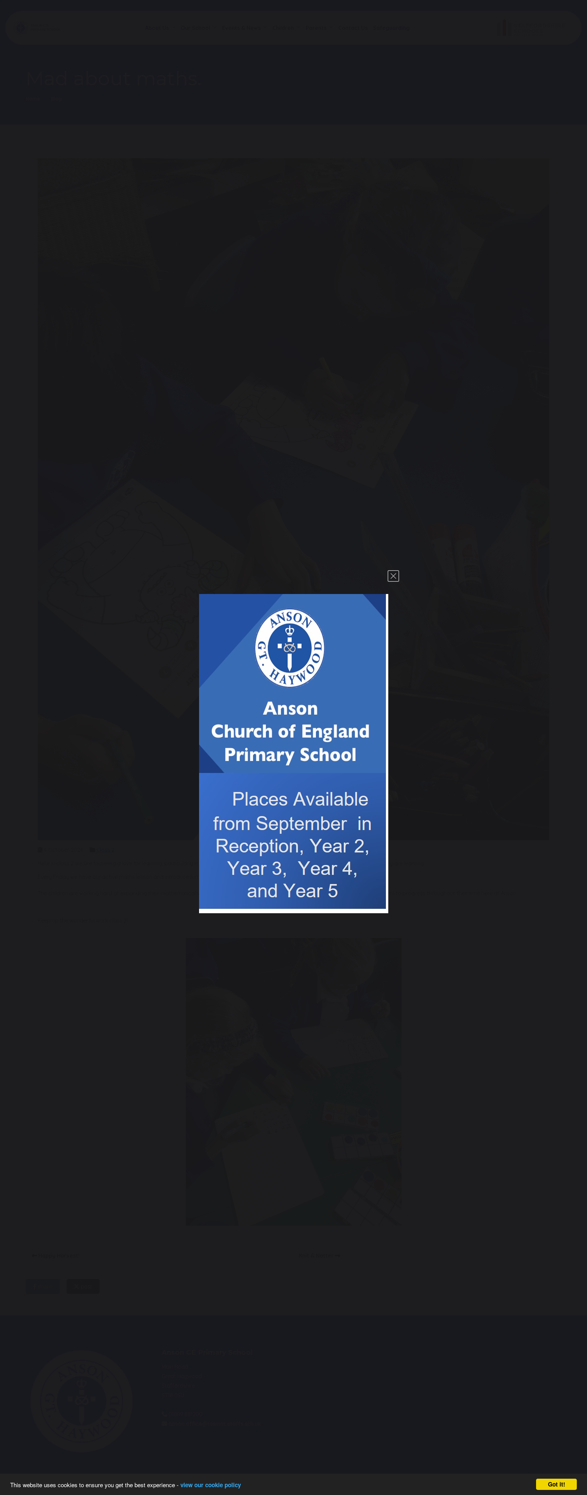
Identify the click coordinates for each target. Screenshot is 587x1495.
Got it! (556, 1484)
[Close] (393, 576)
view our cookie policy (210, 1485)
